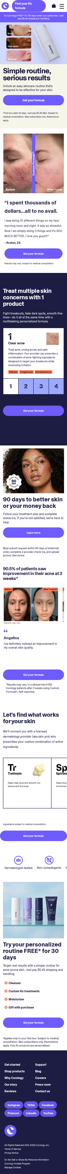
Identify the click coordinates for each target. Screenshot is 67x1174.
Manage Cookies (12, 1167)
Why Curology (14, 1078)
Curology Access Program (17, 1163)
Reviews (10, 1091)
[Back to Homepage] (5, 6)
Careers (40, 1078)
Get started (12, 1065)
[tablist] (33, 387)
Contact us (42, 1091)
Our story (10, 1085)
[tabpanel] (33, 353)
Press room (43, 1085)
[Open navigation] (62, 6)
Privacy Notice (11, 1152)
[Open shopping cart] (54, 6)
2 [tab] (26, 386)
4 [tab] (56, 386)
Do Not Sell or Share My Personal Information (26, 1159)
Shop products (14, 1071)
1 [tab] (10, 386)
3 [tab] (41, 386)
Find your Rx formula (23, 6)
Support (40, 1065)
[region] (33, 625)
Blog (38, 1071)
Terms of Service (12, 1149)
